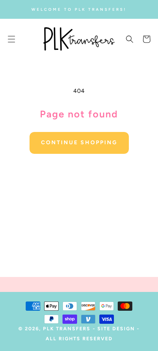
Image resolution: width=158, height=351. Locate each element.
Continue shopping (79, 142)
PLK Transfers (67, 328)
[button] (11, 39)
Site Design (116, 328)
